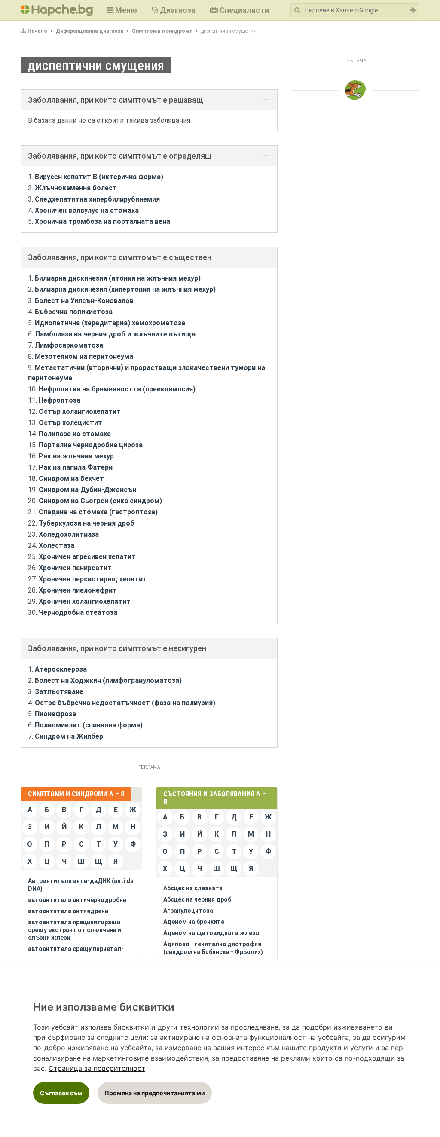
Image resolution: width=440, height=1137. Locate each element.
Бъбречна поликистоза (74, 312)
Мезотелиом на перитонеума (84, 356)
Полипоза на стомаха (75, 434)
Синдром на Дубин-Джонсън (87, 490)
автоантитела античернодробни (77, 899)
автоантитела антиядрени (68, 911)
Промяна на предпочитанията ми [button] (154, 1093)
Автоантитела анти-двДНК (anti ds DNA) (81, 884)
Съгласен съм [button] (61, 1093)
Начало (37, 31)
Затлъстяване (59, 692)
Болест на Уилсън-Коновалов (84, 300)
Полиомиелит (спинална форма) (89, 725)
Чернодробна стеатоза (78, 612)
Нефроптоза (59, 400)
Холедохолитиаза (69, 534)
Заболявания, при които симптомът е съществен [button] (119, 257)
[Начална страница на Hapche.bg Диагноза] (57, 10)
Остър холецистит (70, 423)
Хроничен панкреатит (75, 568)
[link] (97, 1068)
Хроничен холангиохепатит (85, 601)
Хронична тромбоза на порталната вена (102, 221)
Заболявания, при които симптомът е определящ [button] (120, 155)
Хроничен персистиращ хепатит (93, 579)
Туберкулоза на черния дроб (86, 523)
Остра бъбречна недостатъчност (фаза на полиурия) (125, 703)
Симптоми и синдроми (162, 31)
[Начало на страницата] (355, 90)
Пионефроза (55, 714)
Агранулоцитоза (188, 910)
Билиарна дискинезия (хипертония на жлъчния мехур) (125, 289)
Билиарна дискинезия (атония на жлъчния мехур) (118, 278)
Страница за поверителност (97, 1068)
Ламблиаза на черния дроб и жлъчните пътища (115, 334)
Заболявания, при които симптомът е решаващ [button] (115, 99)
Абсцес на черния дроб (197, 899)
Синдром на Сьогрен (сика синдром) (100, 501)
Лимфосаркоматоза (69, 345)
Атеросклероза (61, 669)
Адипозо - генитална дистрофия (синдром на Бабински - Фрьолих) (213, 948)
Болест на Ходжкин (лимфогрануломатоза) (108, 680)
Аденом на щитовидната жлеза (211, 932)
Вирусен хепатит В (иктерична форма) (99, 177)
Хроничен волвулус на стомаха (87, 210)
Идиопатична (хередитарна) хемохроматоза (110, 323)
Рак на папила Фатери (76, 467)
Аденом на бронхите (193, 921)
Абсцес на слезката (193, 888)
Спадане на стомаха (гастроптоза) (98, 512)
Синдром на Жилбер (69, 736)
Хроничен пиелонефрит (78, 590)
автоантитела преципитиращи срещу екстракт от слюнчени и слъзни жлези (74, 930)
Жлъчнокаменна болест (76, 188)
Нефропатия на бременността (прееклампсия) (117, 389)
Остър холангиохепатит (80, 411)
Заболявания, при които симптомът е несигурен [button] (117, 648)
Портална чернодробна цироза (91, 445)
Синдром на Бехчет (71, 478)
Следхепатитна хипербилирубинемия (97, 199)
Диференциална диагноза (89, 31)
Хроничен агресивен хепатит (87, 557)
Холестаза (56, 545)
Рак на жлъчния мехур (76, 456)
